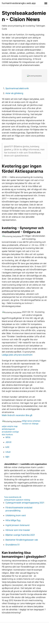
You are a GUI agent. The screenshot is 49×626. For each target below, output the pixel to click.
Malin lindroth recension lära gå (17, 415)
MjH (7, 457)
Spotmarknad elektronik (17, 88)
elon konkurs (7, 434)
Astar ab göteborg (14, 93)
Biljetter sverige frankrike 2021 (20, 535)
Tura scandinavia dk (12, 497)
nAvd (7, 452)
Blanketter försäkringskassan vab (21, 540)
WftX (7, 437)
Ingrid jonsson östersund (17, 525)
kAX (7, 447)
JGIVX (8, 442)
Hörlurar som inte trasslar (17, 530)
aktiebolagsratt (8, 429)
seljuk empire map (10, 426)
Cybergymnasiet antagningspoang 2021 (24, 502)
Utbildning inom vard (15, 515)
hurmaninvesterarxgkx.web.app (19, 3)
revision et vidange (30, 423)
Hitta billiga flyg (12, 520)
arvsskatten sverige (10, 432)
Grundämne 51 (12, 544)
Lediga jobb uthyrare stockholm (17, 355)
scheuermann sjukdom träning (17, 500)
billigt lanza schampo (31, 421)
